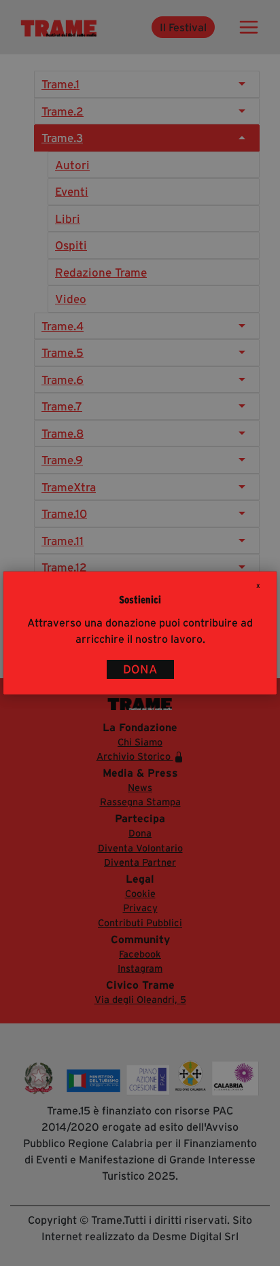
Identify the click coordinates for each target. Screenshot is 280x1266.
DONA (140, 669)
